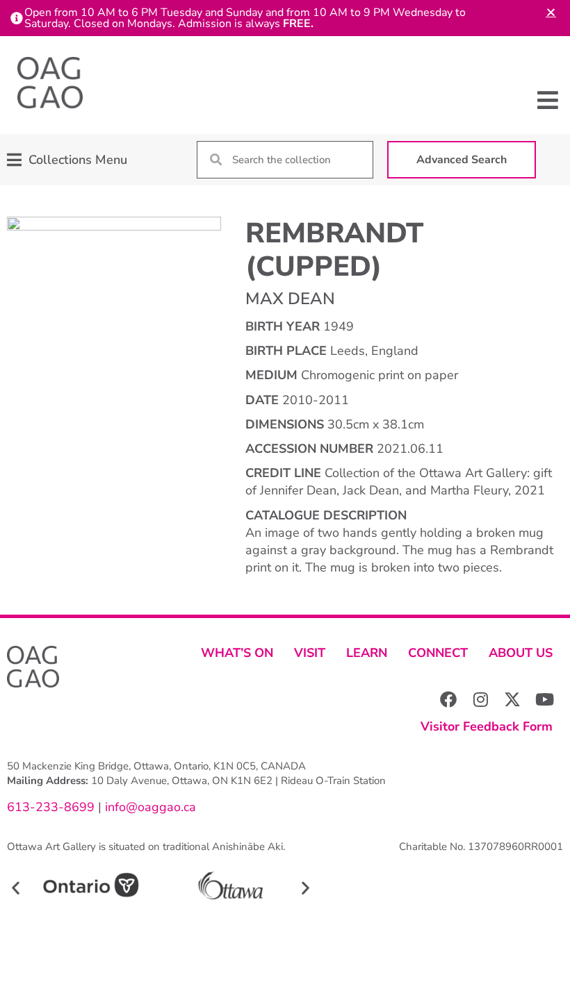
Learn (366, 653)
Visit (309, 653)
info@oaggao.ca (148, 807)
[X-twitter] (512, 699)
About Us (521, 653)
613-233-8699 (51, 807)
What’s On (237, 653)
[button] (547, 100)
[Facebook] (448, 699)
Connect (438, 653)
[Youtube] (544, 699)
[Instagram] (480, 699)
